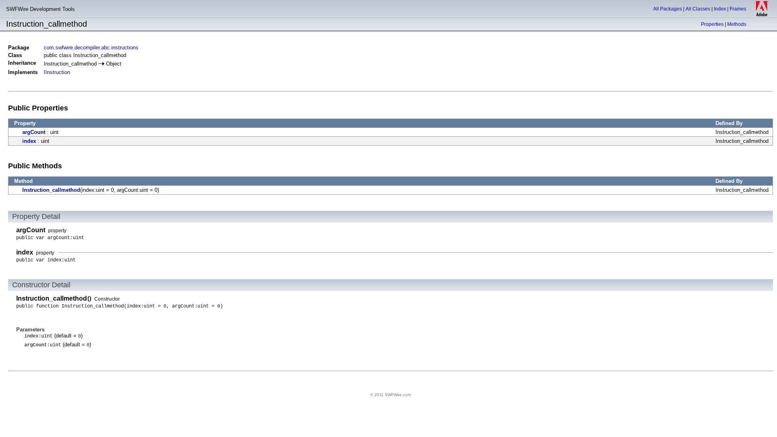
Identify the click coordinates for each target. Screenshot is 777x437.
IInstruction (57, 72)
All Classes (698, 9)
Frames (738, 9)
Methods (736, 24)
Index (720, 9)
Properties (712, 24)
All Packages (667, 9)
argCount (33, 132)
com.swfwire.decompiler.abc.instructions (91, 48)
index (29, 141)
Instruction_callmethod (51, 190)
